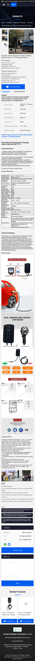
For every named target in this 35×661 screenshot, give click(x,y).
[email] (9, 544)
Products (9, 22)
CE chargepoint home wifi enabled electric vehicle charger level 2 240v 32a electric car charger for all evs (17, 520)
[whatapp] (5, 544)
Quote (13, 4)
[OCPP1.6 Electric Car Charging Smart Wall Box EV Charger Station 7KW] (26, 604)
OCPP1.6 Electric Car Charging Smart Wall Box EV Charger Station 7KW (25, 614)
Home (3, 22)
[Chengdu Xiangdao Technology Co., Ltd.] (17, 629)
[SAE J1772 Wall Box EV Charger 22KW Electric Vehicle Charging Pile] (9, 604)
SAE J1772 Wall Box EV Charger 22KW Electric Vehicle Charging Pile (8, 614)
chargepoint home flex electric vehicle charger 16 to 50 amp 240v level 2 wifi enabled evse (17, 510)
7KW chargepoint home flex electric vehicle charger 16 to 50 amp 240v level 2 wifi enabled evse (17, 515)
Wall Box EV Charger (19, 22)
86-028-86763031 (18, 641)
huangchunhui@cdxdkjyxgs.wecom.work (14, 1)
